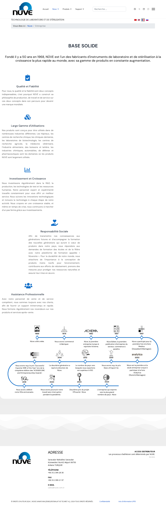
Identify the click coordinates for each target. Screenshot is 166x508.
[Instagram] (148, 9)
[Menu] (153, 9)
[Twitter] (139, 9)
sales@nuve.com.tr (56, 487)
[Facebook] (135, 9)
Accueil (46, 9)
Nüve (54, 9)
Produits (66, 9)
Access (152, 457)
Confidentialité (106, 501)
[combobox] (109, 9)
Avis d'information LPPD (127, 501)
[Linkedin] (144, 9)
